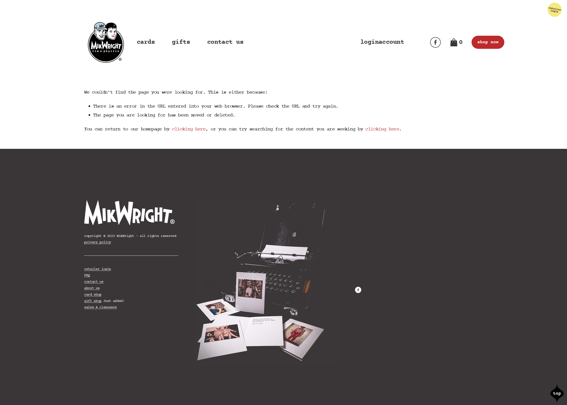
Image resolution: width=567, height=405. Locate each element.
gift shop (92, 301)
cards (146, 42)
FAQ (87, 275)
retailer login (97, 269)
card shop (92, 294)
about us (91, 288)
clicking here (188, 129)
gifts (181, 42)
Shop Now (488, 42)
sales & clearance (100, 307)
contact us (225, 42)
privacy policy (97, 242)
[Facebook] (435, 42)
